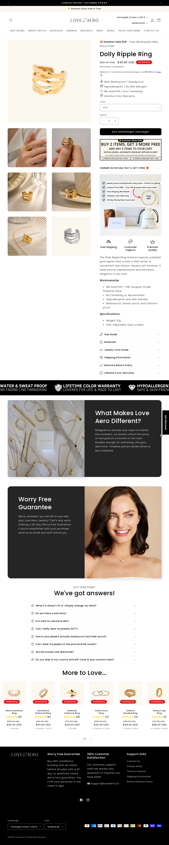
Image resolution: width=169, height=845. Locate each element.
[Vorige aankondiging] (8, 3)
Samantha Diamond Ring (43, 711)
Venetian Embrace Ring (72, 711)
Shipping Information (139, 776)
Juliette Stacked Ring (130, 711)
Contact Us (133, 761)
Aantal (103, 115)
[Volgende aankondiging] (161, 3)
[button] (11, 20)
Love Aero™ (20, 837)
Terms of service (136, 771)
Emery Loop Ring (159, 711)
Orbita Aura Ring (101, 711)
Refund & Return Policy (140, 781)
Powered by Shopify (36, 837)
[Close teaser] (161, 435)
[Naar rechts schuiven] (91, 739)
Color (102, 101)
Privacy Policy (134, 766)
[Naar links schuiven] (78, 739)
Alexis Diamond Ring (14, 711)
